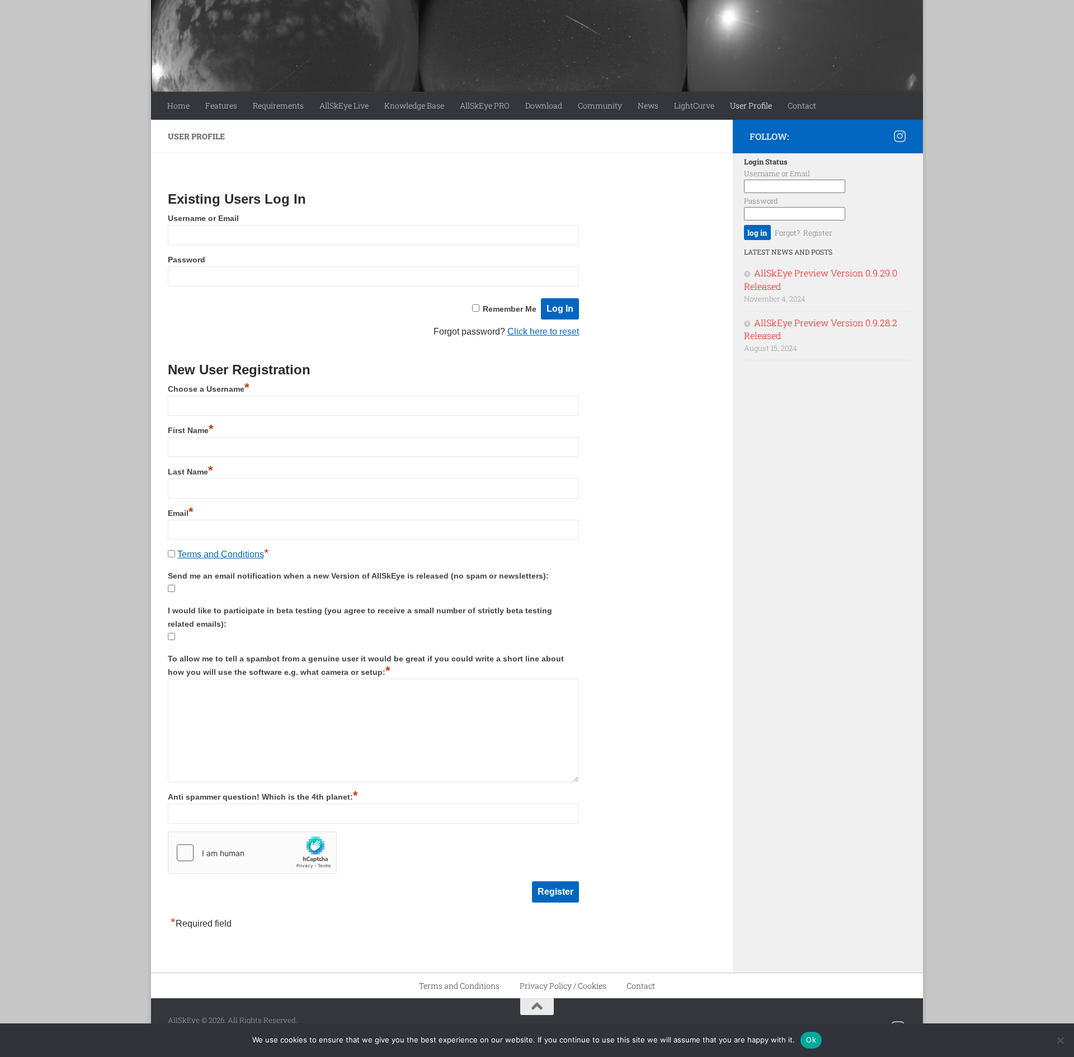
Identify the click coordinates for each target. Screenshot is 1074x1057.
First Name (191, 430)
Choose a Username (208, 388)
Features (221, 105)
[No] (1060, 1040)
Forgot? (787, 233)
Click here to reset (543, 331)
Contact (802, 105)
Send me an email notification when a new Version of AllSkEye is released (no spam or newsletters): (358, 575)
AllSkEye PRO (485, 105)
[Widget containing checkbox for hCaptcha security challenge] (252, 852)
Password (186, 259)
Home (178, 105)
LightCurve (694, 105)
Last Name (190, 471)
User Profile (751, 105)
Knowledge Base (414, 105)
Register (817, 233)
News (648, 105)
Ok (811, 1039)
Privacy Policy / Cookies (563, 985)
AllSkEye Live (344, 105)
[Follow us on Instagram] (899, 136)
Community (600, 105)
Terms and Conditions (220, 554)
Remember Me (509, 308)
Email (181, 513)
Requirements (278, 105)
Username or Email (203, 218)
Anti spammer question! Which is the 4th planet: (263, 796)
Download (543, 105)
